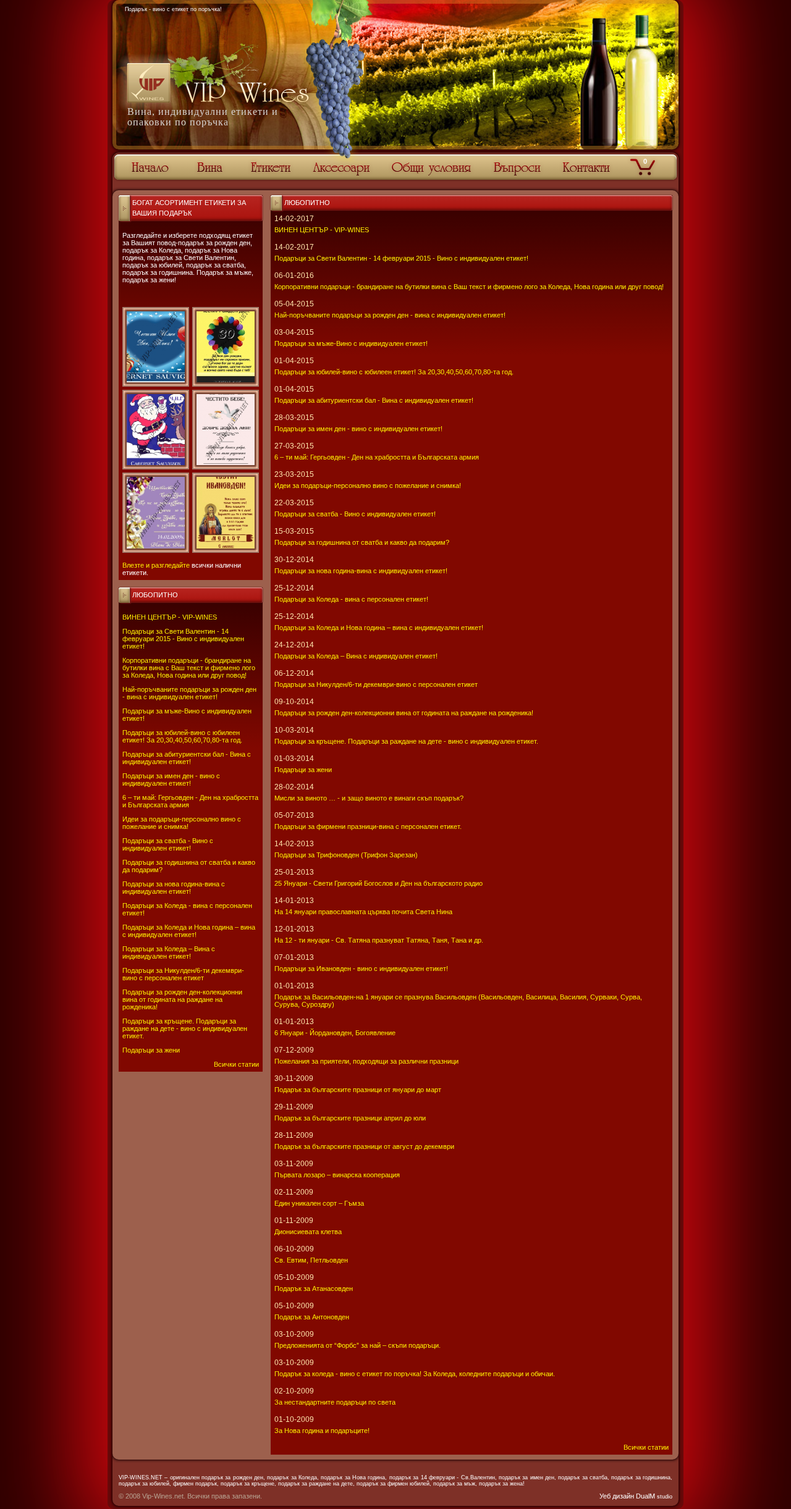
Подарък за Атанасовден (313, 1288)
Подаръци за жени (151, 1050)
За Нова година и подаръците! (322, 1430)
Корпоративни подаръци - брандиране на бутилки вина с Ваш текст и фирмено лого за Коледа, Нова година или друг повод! (188, 668)
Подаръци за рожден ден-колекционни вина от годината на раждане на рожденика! (182, 999)
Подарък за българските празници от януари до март (357, 1089)
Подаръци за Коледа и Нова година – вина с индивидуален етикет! (188, 930)
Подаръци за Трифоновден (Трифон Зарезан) (346, 855)
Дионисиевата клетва (308, 1231)
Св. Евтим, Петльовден (311, 1260)
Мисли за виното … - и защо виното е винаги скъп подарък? (368, 798)
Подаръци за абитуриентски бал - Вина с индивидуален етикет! (186, 757)
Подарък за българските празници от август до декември (364, 1146)
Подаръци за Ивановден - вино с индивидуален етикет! (361, 968)
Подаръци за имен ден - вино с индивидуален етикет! (171, 779)
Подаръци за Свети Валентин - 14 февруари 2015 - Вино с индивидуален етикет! (183, 639)
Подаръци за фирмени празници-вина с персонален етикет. (368, 826)
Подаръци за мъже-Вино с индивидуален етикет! (351, 343)
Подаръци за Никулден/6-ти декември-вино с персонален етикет (183, 974)
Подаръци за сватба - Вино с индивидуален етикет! (167, 844)
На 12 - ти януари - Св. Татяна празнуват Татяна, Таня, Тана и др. (378, 940)
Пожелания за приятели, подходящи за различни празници (366, 1061)
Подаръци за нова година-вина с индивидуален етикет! (173, 887)
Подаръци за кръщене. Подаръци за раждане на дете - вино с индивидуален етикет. (184, 1028)
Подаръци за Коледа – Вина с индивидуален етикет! (168, 952)
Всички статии (236, 1064)
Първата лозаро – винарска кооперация (337, 1175)
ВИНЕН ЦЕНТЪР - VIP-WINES (169, 617)
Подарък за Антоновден (311, 1317)
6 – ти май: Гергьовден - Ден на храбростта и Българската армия (376, 457)
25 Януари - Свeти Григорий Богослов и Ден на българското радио (378, 883)
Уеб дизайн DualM (635, 1496)
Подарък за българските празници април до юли (350, 1118)
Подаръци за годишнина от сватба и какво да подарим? (361, 542)
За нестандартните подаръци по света (335, 1402)
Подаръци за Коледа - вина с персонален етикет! (351, 599)
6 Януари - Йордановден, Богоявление (335, 1032)
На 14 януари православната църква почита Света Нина (363, 911)
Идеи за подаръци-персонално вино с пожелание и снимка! (181, 822)
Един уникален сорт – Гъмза (319, 1203)
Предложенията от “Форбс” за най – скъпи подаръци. (357, 1345)
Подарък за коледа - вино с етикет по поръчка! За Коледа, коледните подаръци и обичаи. (414, 1373)
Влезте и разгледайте (156, 565)
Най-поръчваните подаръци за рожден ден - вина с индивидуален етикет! (189, 693)
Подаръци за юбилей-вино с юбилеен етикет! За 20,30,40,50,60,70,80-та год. (182, 736)
